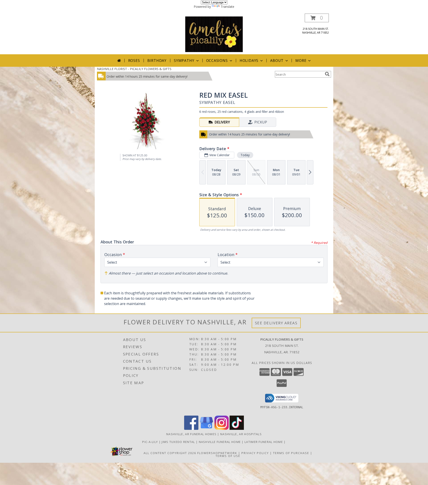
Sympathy (184, 60)
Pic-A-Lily (150, 442)
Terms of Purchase (291, 453)
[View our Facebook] (191, 428)
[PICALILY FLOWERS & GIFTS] (214, 34)
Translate (227, 6)
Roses (134, 60)
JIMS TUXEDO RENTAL (179, 442)
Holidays (249, 60)
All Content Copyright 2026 (170, 453)
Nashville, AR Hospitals (241, 434)
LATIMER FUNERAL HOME (264, 442)
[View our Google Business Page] (206, 428)
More (300, 60)
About (277, 60)
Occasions (217, 60)
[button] (317, 18)
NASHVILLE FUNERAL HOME (220, 442)
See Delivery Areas (276, 322)
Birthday (157, 60)
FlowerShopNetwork (217, 453)
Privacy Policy (255, 453)
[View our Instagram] (221, 428)
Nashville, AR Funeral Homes (191, 434)
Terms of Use (228, 456)
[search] (327, 74)
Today (245, 155)
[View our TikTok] (237, 428)
